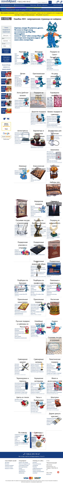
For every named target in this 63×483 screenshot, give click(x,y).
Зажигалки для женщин (52, 161)
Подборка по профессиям (38, 281)
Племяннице (33, 329)
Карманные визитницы (52, 118)
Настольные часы (35, 409)
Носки (48, 210)
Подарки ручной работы (36, 83)
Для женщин (49, 266)
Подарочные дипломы (20, 172)
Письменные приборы (36, 248)
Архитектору (33, 289)
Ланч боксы (49, 346)
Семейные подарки (39, 322)
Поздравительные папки (52, 84)
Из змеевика (49, 229)
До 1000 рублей (18, 80)
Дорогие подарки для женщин (38, 113)
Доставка (34, 5)
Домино (32, 171)
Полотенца (49, 215)
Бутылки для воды (19, 225)
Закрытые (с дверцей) (20, 209)
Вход (55, 5)
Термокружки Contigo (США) (21, 392)
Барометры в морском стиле (37, 141)
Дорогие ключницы (35, 121)
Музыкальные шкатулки (52, 408)
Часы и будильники (38, 398)
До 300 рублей (18, 83)
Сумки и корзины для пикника (53, 193)
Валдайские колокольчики (53, 70)
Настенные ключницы (22, 202)
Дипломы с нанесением (36, 443)
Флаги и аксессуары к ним (55, 379)
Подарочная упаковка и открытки (23, 245)
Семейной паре (34, 335)
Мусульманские (50, 367)
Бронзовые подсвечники (36, 225)
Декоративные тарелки (52, 345)
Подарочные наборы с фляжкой (54, 273)
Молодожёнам (34, 103)
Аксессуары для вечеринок (37, 304)
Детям (13, 10)
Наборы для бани (51, 270)
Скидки (55, 321)
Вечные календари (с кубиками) (38, 387)
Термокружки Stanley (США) (21, 393)
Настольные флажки (51, 386)
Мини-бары (54, 166)
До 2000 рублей (18, 81)
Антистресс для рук (19, 133)
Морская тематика (51, 365)
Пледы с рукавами (51, 213)
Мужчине (3, 10)
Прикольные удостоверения (37, 371)
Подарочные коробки (20, 251)
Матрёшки (17, 330)
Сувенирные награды (39, 360)
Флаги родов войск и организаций (54, 392)
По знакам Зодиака (51, 371)
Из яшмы (49, 232)
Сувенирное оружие (22, 360)
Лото (32, 178)
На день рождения (55, 75)
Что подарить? (30, 10)
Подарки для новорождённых (22, 442)
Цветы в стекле (22, 397)
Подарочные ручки (35, 253)
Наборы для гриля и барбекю (53, 187)
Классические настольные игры (39, 167)
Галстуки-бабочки (51, 207)
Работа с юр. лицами (23, 462)
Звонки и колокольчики (36, 390)
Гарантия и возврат (9, 465)
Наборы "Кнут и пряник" (52, 272)
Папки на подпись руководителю (54, 127)
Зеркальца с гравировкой (36, 446)
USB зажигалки (50, 152)
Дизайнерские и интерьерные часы (38, 403)
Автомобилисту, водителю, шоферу (39, 285)
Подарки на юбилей (51, 83)
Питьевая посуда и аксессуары (23, 221)
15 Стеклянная (50, 106)
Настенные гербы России (52, 119)
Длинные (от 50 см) (35, 266)
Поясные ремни (50, 216)
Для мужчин (49, 267)
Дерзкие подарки (35, 308)
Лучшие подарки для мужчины (22, 104)
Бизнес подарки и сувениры (55, 113)
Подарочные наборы (55, 262)
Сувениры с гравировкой (38, 434)
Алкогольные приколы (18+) (37, 307)
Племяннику (33, 327)
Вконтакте (48, 474)
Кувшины (17, 229)
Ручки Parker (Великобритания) (38, 254)
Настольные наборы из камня (53, 234)
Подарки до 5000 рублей (36, 116)
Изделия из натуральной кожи (37, 393)
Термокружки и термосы (52, 194)
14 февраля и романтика (20, 434)
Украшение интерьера (38, 379)
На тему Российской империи (53, 368)
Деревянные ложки (19, 329)
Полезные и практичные (55, 281)
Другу (16, 57)
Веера (32, 209)
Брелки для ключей (35, 207)
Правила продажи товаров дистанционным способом (38, 471)
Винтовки (17, 365)
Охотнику (49, 370)
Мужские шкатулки (51, 407)
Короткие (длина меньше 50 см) (38, 267)
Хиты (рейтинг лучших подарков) (22, 95)
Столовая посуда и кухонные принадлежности (55, 340)
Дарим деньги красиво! (54, 415)
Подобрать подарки (6, 51)
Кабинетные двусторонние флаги (54, 384)
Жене (32, 55)
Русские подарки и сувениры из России (23, 324)
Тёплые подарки (34, 336)
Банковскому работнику (36, 291)
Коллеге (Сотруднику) (20, 58)
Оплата (40, 5)
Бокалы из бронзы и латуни (37, 228)
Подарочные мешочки (20, 253)
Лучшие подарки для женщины (22, 101)
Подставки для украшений (53, 410)
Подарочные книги (55, 243)
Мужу (16, 60)
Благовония (33, 384)
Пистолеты (17, 373)
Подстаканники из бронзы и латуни (39, 231)
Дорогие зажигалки (51, 156)
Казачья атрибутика (19, 370)
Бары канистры (50, 168)
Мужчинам (33, 313)
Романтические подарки (36, 106)
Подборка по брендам (22, 281)
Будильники (33, 402)
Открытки (17, 250)
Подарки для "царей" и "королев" (54, 373)
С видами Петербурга (20, 10)
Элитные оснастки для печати (53, 124)
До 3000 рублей (18, 84)
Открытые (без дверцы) (20, 212)
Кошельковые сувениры (36, 216)
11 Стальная (49, 100)
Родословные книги (51, 248)
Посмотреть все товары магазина (6, 59)
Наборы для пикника (55, 183)
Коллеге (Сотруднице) (36, 57)
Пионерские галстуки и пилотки (54, 212)
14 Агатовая (49, 105)
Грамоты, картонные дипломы (37, 364)
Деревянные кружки (51, 307)
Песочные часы (34, 411)
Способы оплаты (9, 467)
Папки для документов (20, 307)
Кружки (16, 228)
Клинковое (17, 371)
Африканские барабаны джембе (38, 383)
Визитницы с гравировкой (36, 442)
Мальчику (49, 87)
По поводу (22, 432)
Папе (16, 61)
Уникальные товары (35, 89)
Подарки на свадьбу (38, 94)
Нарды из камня (50, 238)
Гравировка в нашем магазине (54, 10)
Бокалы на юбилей (51, 78)
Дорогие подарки (39, 111)
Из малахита (49, 231)
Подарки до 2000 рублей (36, 64)
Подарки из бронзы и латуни (38, 221)
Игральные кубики (35, 175)
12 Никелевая (50, 102)
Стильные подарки (35, 87)
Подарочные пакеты (19, 254)
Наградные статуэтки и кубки (37, 367)
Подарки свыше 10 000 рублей (37, 119)
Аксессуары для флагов (52, 383)
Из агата (48, 228)
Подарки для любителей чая (21, 232)
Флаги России (50, 387)
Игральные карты (34, 174)
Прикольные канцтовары (23, 300)
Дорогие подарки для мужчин (37, 115)
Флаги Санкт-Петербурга (52, 390)
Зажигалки (54, 150)
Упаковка (35, 462)
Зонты (48, 289)
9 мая (16, 439)
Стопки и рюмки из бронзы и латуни (39, 226)
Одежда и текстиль (55, 202)
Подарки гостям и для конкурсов (38, 105)
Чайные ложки (50, 352)
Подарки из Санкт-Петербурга (54, 55)
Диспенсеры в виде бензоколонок (54, 135)
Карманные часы (34, 405)
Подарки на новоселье (36, 330)
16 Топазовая (50, 108)
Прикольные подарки (39, 300)
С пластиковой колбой (20, 390)
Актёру (32, 288)
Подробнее (45, 15)
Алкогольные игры (35, 305)
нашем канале (6, 69)
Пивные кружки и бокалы (20, 231)
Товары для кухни (51, 351)
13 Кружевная (50, 103)
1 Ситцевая (49, 97)
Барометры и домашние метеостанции (38, 133)
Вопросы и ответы (9, 468)
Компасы (49, 295)
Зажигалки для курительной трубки (55, 162)
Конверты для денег (51, 421)
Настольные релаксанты (20, 137)
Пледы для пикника (51, 191)
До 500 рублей (18, 86)
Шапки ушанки (50, 68)
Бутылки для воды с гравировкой (38, 440)
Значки (32, 215)
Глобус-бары (50, 169)
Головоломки (18, 75)
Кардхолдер (34, 448)
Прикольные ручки (19, 314)
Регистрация (59, 5)
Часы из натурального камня (53, 237)
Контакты (45, 5)
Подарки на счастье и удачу (53, 374)
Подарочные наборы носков (53, 269)
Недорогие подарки (38, 202)
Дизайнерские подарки (36, 80)
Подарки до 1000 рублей (20, 64)
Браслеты (33, 206)
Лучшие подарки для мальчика (22, 103)
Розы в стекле (18, 401)
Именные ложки (18, 171)
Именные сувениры (23, 167)
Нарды (32, 181)
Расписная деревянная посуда (54, 302)
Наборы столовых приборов (53, 349)
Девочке (17, 77)
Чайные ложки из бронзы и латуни (38, 236)
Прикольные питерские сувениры (54, 62)
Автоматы (17, 364)
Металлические (18, 210)
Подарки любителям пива (20, 236)
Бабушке (32, 54)
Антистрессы (22, 130)
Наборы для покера (35, 180)
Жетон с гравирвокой (35, 445)
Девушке (33, 78)
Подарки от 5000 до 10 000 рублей (38, 118)
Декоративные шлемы (36, 389)
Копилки (48, 424)
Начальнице (33, 61)
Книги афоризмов (51, 247)
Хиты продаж (37, 10)
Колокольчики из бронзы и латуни (38, 229)
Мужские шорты (50, 209)
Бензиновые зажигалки (52, 153)
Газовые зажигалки (51, 155)
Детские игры (18, 78)
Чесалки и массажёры (19, 140)
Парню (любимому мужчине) (21, 63)
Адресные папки (18, 304)
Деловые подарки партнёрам (53, 116)
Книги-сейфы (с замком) (36, 406)
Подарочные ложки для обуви (38, 262)
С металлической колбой (20, 389)
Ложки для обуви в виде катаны (38, 272)
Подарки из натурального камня (54, 223)
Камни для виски (18, 226)
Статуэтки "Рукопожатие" (52, 125)
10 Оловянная (50, 99)
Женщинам (33, 310)
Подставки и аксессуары (20, 374)
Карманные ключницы (52, 294)
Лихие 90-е (49, 364)
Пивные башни (50, 140)
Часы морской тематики (36, 413)
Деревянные (17, 206)
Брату (16, 54)
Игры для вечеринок (35, 177)
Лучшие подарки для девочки (21, 100)
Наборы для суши (51, 348)
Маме (32, 60)
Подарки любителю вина (20, 234)
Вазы (32, 386)
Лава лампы (17, 139)
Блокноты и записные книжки (21, 305)
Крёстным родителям (35, 326)
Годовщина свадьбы (54, 94)
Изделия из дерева (35, 392)
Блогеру (32, 292)
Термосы (49, 196)
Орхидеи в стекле (19, 399)
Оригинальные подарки (39, 75)
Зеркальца (33, 213)
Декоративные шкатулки (52, 399)
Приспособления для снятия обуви (39, 276)
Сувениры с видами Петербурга (54, 64)
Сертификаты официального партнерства (22, 471)
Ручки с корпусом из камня (53, 235)
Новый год (17, 440)
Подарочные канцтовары (38, 243)
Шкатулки (55, 397)
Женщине (8, 10)
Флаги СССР (49, 389)
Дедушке (17, 55)
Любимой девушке (35, 58)
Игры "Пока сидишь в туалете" (37, 311)
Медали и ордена (19, 174)
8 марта (16, 437)
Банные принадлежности (52, 206)
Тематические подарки (54, 360)
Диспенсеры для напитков (54, 132)
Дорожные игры (34, 172)
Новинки (43, 10)
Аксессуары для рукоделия (53, 288)
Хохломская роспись (19, 332)
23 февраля (17, 436)
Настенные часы (34, 408)
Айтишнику (33, 286)
